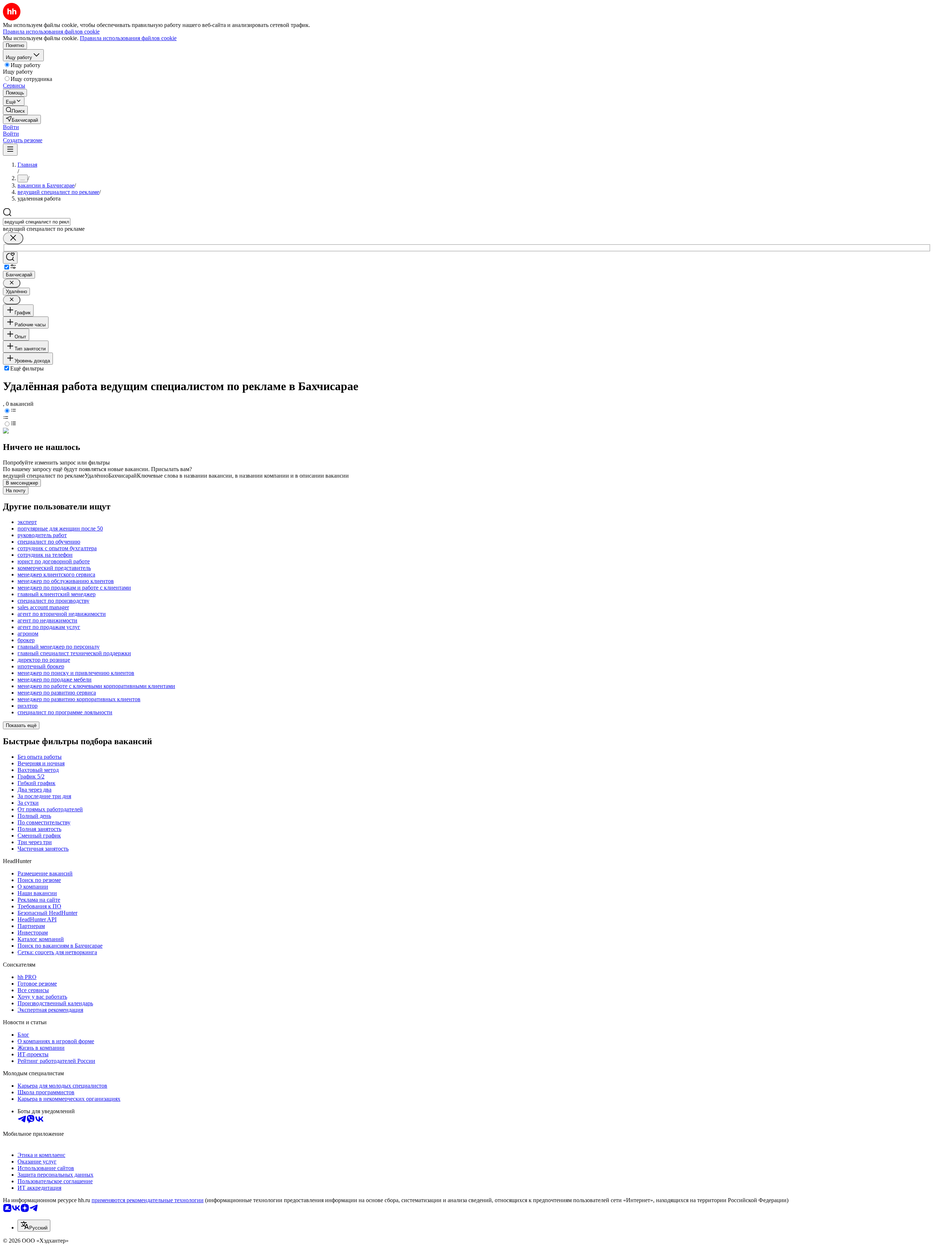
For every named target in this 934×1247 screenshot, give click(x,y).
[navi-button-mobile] (10, 150)
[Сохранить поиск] (10, 258)
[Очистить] (13, 238)
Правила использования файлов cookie (128, 38)
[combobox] (36, 222)
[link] (15, 110)
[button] (11, 127)
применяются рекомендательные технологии (148, 1200)
